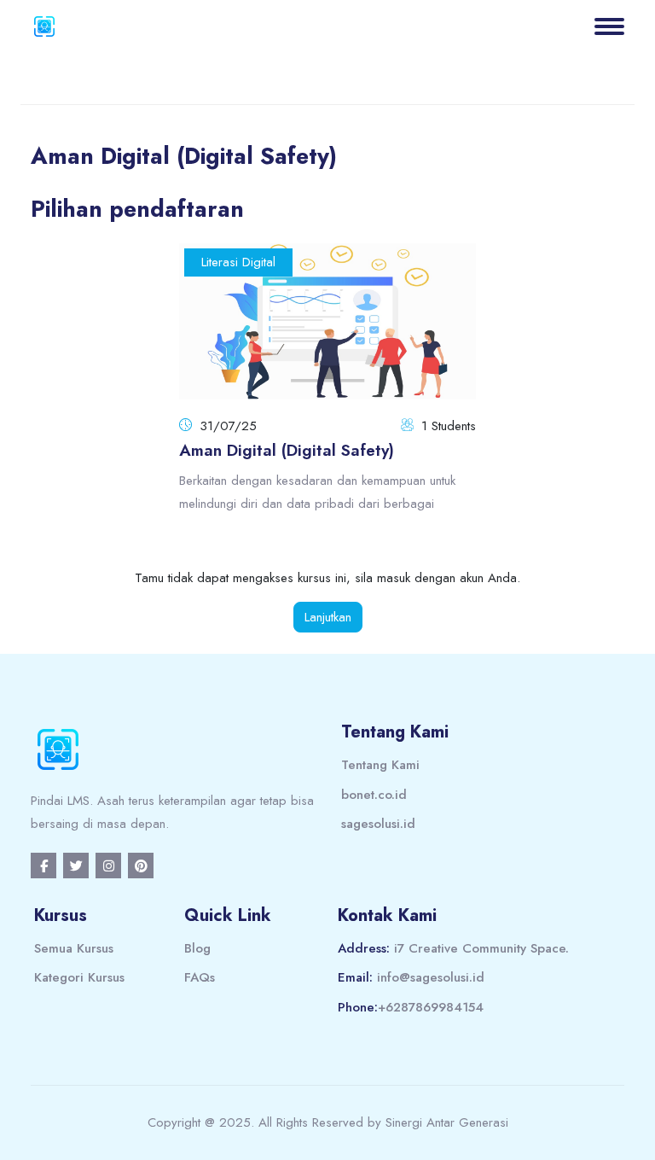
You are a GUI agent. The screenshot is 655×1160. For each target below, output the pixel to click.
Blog (197, 948)
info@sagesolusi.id (430, 977)
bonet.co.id (374, 794)
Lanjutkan (327, 617)
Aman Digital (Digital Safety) (286, 450)
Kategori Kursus (79, 977)
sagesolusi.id (378, 823)
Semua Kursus (73, 948)
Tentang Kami (380, 764)
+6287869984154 (431, 1007)
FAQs (199, 977)
